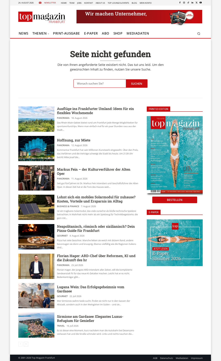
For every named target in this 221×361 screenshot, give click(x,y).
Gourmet (62, 236)
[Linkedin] (192, 3)
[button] (199, 34)
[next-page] (26, 344)
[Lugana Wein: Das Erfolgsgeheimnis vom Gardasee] (36, 295)
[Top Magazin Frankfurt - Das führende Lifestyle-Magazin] (41, 17)
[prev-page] (20, 344)
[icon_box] (47, 3)
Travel (61, 326)
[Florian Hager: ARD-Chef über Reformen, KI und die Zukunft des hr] (36, 266)
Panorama (63, 118)
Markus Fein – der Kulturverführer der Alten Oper (93, 171)
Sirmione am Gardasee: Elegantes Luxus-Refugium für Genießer (90, 318)
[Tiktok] (188, 3)
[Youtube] (201, 3)
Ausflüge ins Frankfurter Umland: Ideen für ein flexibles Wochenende (95, 110)
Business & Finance (68, 206)
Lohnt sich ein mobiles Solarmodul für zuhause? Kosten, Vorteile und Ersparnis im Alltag (96, 199)
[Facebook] (180, 3)
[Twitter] (196, 3)
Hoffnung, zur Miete (73, 140)
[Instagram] (184, 3)
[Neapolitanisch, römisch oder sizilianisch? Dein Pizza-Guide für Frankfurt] (36, 236)
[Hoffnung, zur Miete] (36, 148)
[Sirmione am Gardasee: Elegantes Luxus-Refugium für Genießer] (36, 325)
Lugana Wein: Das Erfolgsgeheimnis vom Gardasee (90, 289)
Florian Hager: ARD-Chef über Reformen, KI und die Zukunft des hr (96, 257)
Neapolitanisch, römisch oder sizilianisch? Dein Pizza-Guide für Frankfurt (96, 228)
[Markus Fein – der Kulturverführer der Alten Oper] (36, 178)
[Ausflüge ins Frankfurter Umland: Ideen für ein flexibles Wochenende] (36, 119)
